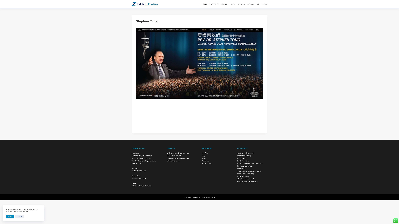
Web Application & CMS (245, 179)
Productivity (241, 168)
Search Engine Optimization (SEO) (249, 171)
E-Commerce (241, 158)
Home (205, 4)
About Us (241, 4)
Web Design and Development (178, 153)
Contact (250, 4)
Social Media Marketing (245, 174)
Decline (19, 216)
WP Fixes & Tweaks (174, 156)
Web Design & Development (247, 181)
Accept (10, 216)
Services (213, 4)
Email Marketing (243, 161)
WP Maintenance (173, 161)
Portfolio (225, 4)
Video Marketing (243, 176)
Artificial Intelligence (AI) (245, 153)
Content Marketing (244, 156)
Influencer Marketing (244, 166)
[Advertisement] (198, 113)
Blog (233, 4)
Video (204, 158)
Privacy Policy (207, 163)
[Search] (258, 4)
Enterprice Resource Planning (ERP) (249, 163)
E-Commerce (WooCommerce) (178, 158)
